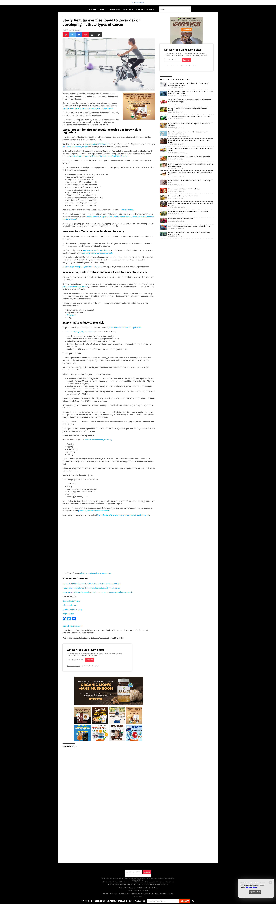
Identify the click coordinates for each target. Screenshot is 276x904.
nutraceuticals (114, 9)
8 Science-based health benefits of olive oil (183, 196)
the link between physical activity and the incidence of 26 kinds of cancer (98, 156)
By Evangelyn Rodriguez (182, 96)
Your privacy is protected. (73, 666)
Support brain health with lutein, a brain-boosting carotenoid (189, 116)
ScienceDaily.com (69, 605)
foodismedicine (90, 9)
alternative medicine (83, 630)
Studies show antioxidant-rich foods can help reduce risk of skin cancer (91, 588)
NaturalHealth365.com (71, 601)
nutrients (150, 9)
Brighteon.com (68, 614)
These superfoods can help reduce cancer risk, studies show (189, 226)
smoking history (127, 210)
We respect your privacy (126, 881)
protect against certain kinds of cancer (93, 511)
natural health (136, 630)
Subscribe (185, 901)
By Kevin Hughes (180, 207)
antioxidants (128, 9)
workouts (90, 633)
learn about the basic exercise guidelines (125, 328)
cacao (101, 9)
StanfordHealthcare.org (72, 610)
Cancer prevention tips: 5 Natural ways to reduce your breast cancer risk (91, 584)
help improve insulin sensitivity (95, 250)
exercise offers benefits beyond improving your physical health (88, 108)
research (82, 633)
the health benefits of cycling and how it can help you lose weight (123, 515)
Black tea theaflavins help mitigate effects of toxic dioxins (188, 211)
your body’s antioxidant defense (75, 287)
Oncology (74, 633)
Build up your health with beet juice (180, 219)
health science (112, 630)
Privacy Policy (138, 896)
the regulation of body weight (98, 144)
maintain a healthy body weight (75, 147)
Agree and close (255, 892)
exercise (96, 630)
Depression (71, 315)
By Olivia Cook (180, 176)
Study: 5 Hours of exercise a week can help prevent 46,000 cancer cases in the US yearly (98, 592)
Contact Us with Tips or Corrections (138, 890)
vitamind (139, 9)
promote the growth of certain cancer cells (95, 253)
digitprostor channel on (95, 573)
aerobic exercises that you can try (98, 440)
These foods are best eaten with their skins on (184, 189)
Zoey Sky (78, 30)
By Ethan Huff (179, 128)
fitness (102, 630)
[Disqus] (109, 776)
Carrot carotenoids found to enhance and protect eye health (189, 157)
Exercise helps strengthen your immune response (82, 267)
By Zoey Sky (179, 87)
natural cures (124, 630)
